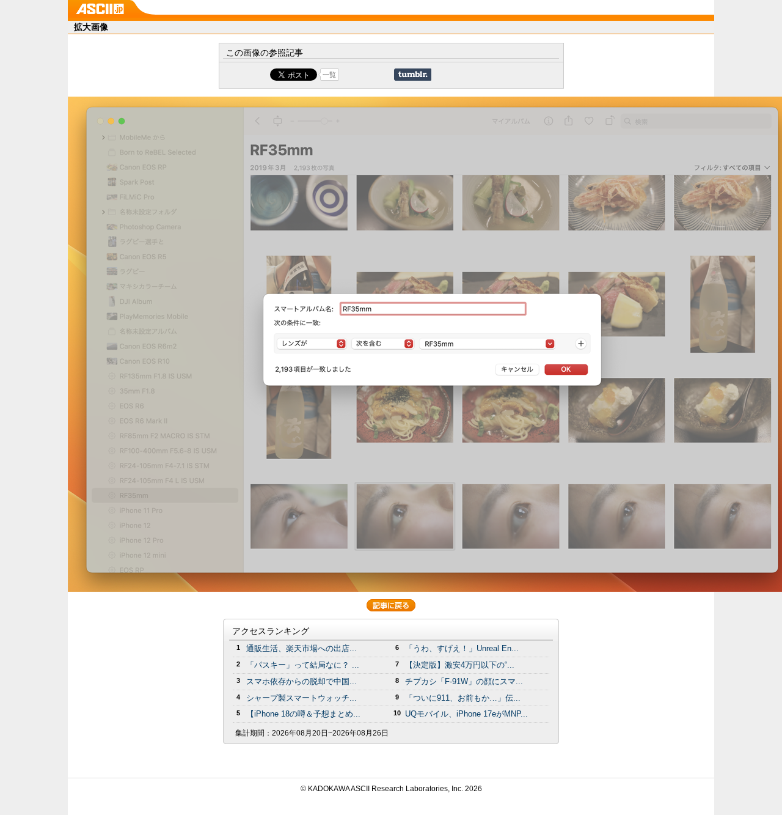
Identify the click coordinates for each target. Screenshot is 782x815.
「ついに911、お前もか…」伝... (463, 698)
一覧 (329, 74)
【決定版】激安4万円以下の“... (459, 664)
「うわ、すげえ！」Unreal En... (462, 648)
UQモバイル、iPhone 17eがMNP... (466, 713)
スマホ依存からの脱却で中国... (301, 681)
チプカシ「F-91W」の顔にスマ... (464, 681)
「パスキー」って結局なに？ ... (302, 664)
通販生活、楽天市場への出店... (301, 648)
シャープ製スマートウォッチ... (301, 698)
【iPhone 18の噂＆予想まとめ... (303, 713)
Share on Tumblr (412, 74)
